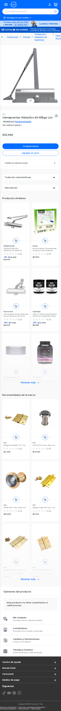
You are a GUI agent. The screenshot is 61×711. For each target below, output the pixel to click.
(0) (21, 254)
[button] (30, 18)
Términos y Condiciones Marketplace (32, 707)
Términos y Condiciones (8, 707)
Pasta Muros (58, 36)
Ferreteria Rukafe (23, 122)
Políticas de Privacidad (8, 708)
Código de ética (23, 708)
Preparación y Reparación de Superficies (41, 37)
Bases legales (36, 708)
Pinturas (26, 37)
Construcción (12, 37)
